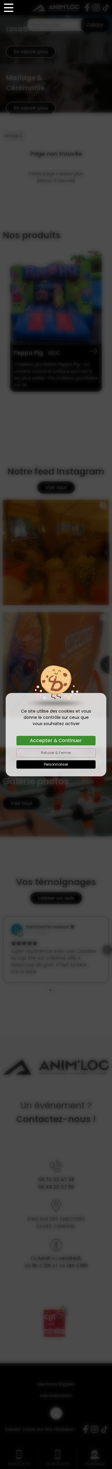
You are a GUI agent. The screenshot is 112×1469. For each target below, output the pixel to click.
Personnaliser (56, 764)
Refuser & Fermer (56, 752)
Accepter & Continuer (56, 740)
